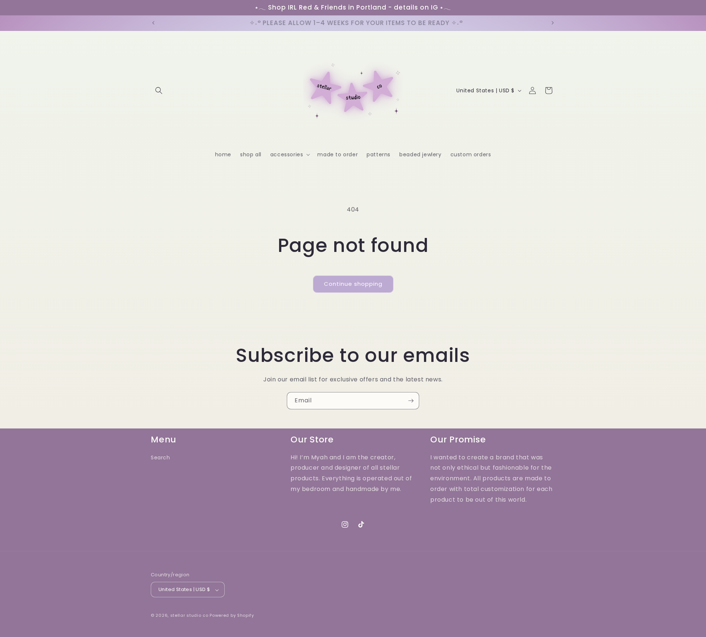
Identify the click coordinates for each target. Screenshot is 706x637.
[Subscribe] (411, 400)
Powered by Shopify (232, 616)
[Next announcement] (553, 23)
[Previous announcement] (153, 23)
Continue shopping (353, 284)
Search (160, 457)
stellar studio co (189, 616)
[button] (159, 90)
